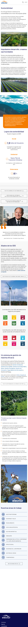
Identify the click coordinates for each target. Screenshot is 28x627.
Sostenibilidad (4, 626)
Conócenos (3, 622)
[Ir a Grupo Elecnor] (4, 3)
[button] (23, 2)
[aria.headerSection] (14, 2)
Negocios (3, 624)
